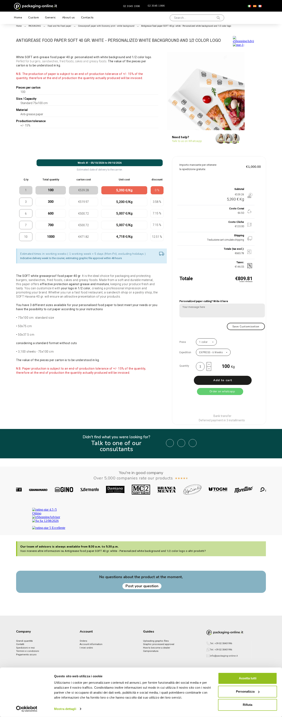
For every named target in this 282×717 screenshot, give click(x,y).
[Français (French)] (260, 6)
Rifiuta (247, 704)
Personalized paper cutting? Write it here (203, 301)
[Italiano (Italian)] (249, 6)
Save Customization (245, 326)
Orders (83, 641)
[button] (162, 17)
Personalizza (245, 691)
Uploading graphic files (156, 641)
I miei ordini (86, 647)
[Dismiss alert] (162, 254)
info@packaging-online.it (224, 656)
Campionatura (150, 651)
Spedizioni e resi (25, 647)
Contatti (20, 644)
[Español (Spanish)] (254, 6)
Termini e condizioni (27, 651)
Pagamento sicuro (26, 654)
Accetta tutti (247, 678)
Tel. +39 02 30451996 (221, 643)
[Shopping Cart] (259, 18)
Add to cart (222, 380)
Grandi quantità (24, 641)
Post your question (142, 586)
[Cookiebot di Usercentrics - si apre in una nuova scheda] (27, 709)
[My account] (246, 17)
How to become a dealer (156, 647)
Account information (91, 644)
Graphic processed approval (158, 644)
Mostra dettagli (65, 709)
